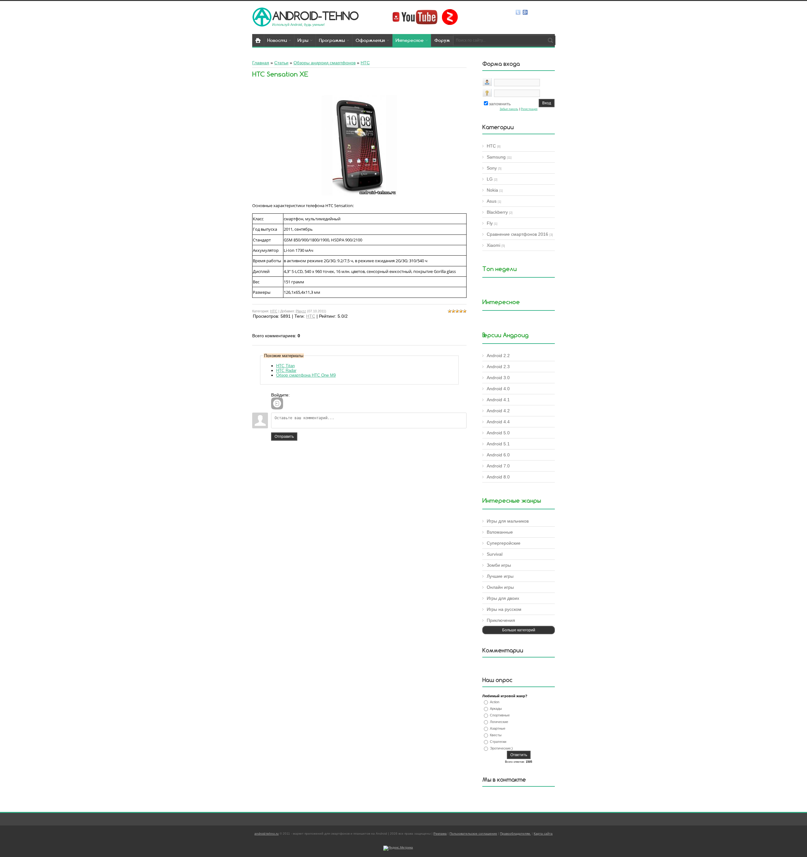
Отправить (284, 436)
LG (490, 179)
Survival (494, 554)
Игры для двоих (503, 598)
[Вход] (277, 403)
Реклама (440, 833)
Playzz (301, 311)
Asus (491, 201)
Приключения (501, 620)
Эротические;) (501, 748)
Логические (499, 722)
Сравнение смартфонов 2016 (517, 234)
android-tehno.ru (266, 833)
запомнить (500, 103)
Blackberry (497, 212)
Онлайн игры (500, 587)
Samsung (496, 156)
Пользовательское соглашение (473, 833)
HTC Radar (286, 370)
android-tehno (315, 16)
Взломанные (500, 532)
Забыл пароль (509, 109)
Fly (490, 223)
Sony (492, 168)
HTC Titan (285, 365)
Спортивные (500, 715)
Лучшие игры (500, 576)
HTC (273, 311)
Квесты (496, 735)
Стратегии (498, 742)
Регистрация (529, 109)
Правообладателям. (515, 833)
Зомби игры (499, 565)
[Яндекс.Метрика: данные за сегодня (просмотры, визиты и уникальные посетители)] (398, 848)
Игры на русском (504, 609)
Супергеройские (503, 543)
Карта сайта (543, 833)
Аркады (496, 708)
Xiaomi (493, 245)
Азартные (497, 728)
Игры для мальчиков (508, 521)
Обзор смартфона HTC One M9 (306, 375)
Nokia (492, 190)
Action (494, 702)
